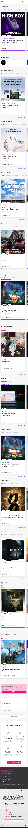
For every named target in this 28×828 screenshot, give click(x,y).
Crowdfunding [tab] (15, 124)
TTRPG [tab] (13, 277)
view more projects (22, 53)
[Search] (18, 2)
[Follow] (3, 357)
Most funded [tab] (9, 432)
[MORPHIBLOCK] (13, 344)
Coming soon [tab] (4, 381)
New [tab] (10, 381)
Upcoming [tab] (8, 124)
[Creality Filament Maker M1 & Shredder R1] (13, 89)
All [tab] (1, 9)
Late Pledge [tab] (22, 124)
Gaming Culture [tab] (24, 9)
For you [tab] (3, 124)
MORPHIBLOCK (6, 361)
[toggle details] (24, 50)
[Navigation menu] (26, 1)
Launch (13, 691)
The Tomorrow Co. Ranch (9, 259)
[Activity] (21, 1)
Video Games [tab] (20, 277)
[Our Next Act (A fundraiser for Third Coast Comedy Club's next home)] (13, 191)
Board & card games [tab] (6, 277)
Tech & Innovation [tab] (8, 9)
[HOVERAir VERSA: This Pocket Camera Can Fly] (13, 140)
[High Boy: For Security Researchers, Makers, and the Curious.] (13, 24)
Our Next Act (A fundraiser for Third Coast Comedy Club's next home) (11, 209)
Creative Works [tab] (16, 9)
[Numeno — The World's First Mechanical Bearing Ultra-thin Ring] (13, 499)
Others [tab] (25, 277)
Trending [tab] (3, 432)
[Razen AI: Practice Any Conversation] (13, 397)
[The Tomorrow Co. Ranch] (13, 242)
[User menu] (24, 2)
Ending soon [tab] (16, 432)
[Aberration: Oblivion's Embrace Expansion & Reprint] (13, 293)
